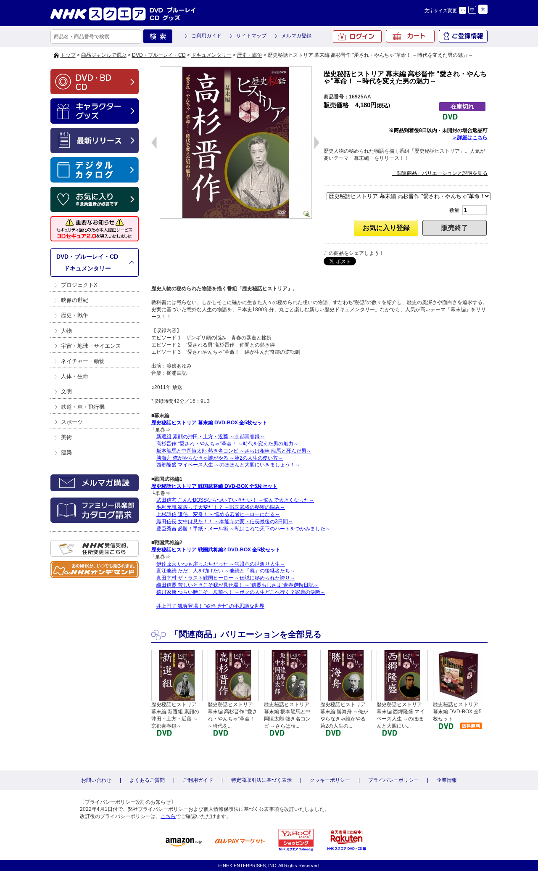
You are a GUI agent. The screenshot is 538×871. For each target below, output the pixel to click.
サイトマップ (251, 36)
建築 (66, 452)
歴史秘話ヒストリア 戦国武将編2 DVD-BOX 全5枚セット (215, 550)
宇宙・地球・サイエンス (91, 346)
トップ (68, 55)
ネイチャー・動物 (83, 361)
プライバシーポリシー (393, 780)
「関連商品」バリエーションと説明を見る (440, 173)
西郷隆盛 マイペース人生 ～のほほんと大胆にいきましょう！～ (228, 465)
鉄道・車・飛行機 (83, 407)
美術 (66, 437)
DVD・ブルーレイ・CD (159, 55)
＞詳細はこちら (470, 137)
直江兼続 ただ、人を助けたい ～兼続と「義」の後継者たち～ (225, 571)
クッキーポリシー (330, 780)
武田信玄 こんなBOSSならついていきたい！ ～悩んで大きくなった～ (235, 500)
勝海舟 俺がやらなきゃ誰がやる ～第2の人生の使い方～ (219, 458)
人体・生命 (74, 376)
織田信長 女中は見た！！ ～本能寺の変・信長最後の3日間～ (224, 521)
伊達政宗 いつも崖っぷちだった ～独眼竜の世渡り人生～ (220, 564)
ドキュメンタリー (211, 55)
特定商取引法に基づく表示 (261, 780)
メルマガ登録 (296, 36)
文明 (66, 391)
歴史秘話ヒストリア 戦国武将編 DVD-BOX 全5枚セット (214, 486)
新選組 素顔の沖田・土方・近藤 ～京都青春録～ (210, 436)
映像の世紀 (74, 300)
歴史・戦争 (249, 55)
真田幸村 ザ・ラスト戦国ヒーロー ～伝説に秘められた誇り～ (225, 578)
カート (410, 36)
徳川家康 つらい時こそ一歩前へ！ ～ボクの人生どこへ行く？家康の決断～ (240, 592)
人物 (66, 331)
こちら (168, 816)
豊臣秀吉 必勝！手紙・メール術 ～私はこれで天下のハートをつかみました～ (243, 529)
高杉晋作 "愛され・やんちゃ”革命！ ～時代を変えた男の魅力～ (227, 444)
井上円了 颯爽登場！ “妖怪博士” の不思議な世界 (210, 606)
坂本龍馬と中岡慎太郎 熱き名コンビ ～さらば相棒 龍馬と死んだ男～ (233, 451)
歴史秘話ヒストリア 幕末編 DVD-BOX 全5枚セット (209, 423)
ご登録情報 (463, 36)
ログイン (357, 36)
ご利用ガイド (206, 36)
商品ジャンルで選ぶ (104, 55)
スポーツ (72, 422)
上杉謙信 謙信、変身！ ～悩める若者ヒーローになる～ (218, 514)
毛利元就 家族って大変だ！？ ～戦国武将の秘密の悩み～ (220, 507)
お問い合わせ (96, 780)
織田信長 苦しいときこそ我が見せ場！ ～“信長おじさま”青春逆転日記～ (237, 585)
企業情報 (447, 780)
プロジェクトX (79, 285)
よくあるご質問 (147, 780)
